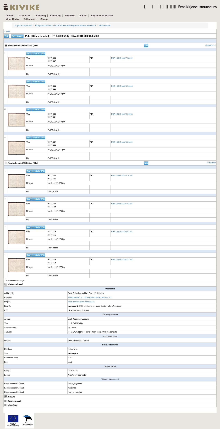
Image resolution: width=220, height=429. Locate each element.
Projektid (70, 15)
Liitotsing (40, 15)
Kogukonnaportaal (102, 15)
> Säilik (7, 31)
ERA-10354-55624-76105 (122, 176)
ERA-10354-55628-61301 (122, 232)
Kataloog (55, 15)
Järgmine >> (210, 45)
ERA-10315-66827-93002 (122, 58)
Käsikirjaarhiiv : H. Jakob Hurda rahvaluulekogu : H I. (90, 297)
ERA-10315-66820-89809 (122, 142)
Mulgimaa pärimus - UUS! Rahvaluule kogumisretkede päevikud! (65, 25)
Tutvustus (24, 15)
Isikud (83, 15)
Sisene (44, 19)
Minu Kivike (12, 19)
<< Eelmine (211, 163)
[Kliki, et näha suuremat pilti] (16, 63)
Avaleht (10, 15)
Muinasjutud (105, 25)
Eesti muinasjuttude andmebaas (81, 302)
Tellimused (30, 19)
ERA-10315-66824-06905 (122, 114)
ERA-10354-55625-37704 (122, 260)
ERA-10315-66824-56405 (122, 86)
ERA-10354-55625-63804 (122, 204)
